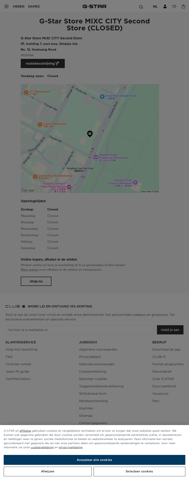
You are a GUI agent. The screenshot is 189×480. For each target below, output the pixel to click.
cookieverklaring (42, 447)
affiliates (25, 430)
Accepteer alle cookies (94, 460)
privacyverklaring (71, 447)
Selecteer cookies (139, 471)
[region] (94, 452)
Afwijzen (47, 471)
